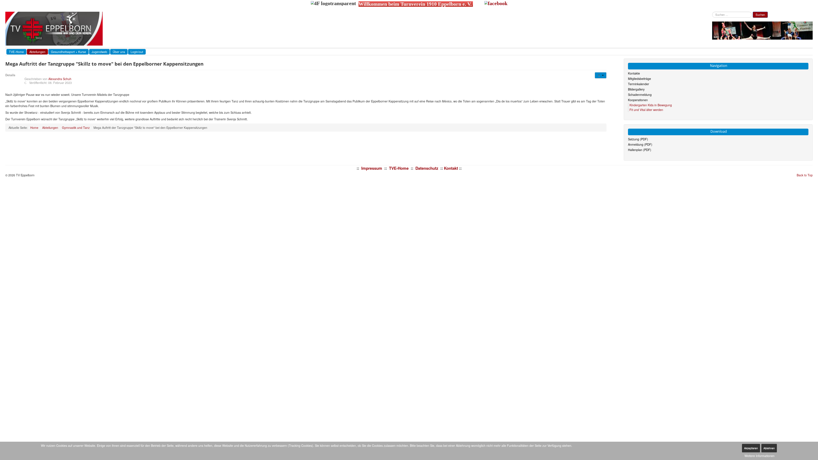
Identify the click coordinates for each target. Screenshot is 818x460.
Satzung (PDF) (638, 139)
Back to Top (805, 175)
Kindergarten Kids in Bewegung (650, 105)
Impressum (371, 168)
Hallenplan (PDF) (639, 150)
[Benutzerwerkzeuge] (600, 75)
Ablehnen (769, 448)
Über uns (119, 52)
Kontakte (634, 73)
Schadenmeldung (640, 94)
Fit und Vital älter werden (646, 110)
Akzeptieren (751, 448)
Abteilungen (37, 52)
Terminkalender (638, 84)
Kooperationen (638, 100)
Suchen (760, 15)
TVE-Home (16, 52)
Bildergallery (636, 89)
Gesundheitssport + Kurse (68, 52)
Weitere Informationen (760, 456)
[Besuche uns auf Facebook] (495, 4)
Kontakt (451, 168)
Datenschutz (426, 168)
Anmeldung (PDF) (640, 144)
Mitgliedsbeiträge (639, 78)
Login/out (137, 52)
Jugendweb (99, 52)
